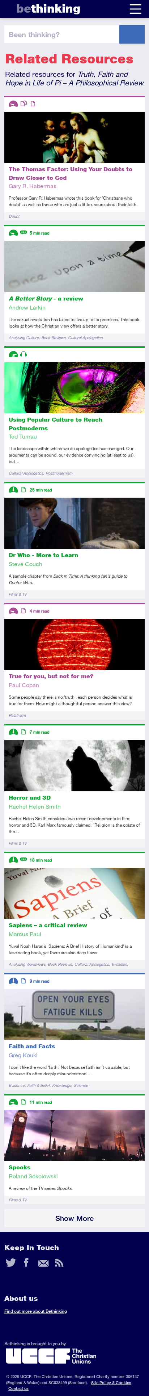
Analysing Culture (24, 337)
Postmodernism (59, 473)
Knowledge (61, 1085)
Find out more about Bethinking (35, 1311)
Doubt (14, 216)
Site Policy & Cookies (111, 1382)
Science (81, 1085)
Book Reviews (53, 337)
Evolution (119, 964)
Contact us (18, 1388)
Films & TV (18, 594)
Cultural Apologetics (85, 337)
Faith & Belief (38, 1085)
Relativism (17, 715)
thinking (48, 8)
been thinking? (34, 34)
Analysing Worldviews (27, 964)
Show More (74, 1218)
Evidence (17, 1085)
